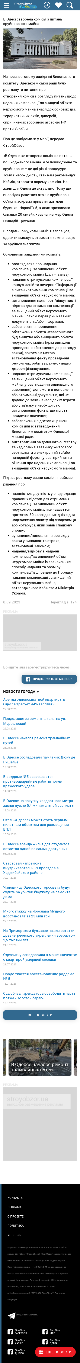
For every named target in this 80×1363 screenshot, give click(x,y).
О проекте (15, 1216)
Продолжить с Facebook (52, 679)
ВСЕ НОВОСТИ (40, 1014)
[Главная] (26, 6)
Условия (14, 1235)
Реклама (14, 1207)
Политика (15, 1226)
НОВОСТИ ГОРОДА (21, 691)
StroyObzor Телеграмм (27, 1314)
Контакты (15, 1198)
